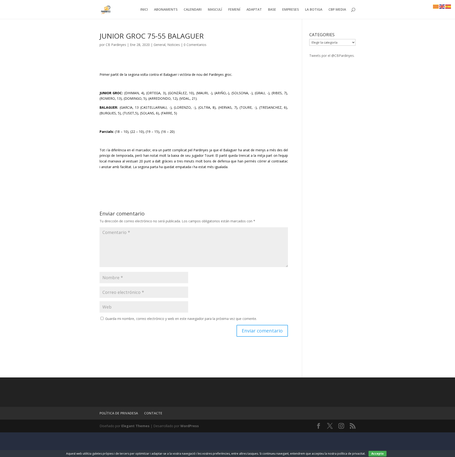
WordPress (189, 426)
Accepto (377, 454)
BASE (272, 10)
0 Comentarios (195, 44)
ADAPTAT (254, 10)
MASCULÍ (215, 10)
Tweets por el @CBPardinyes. (332, 55)
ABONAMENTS (165, 10)
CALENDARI (193, 10)
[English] (442, 6)
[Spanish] (448, 6)
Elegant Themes (135, 426)
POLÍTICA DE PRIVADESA (119, 413)
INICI (144, 10)
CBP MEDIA (337, 10)
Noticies (173, 44)
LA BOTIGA (313, 10)
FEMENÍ (234, 10)
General (159, 44)
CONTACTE (153, 413)
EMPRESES (290, 10)
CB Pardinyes (116, 44)
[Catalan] (436, 6)
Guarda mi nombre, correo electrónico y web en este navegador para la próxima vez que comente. (181, 318)
